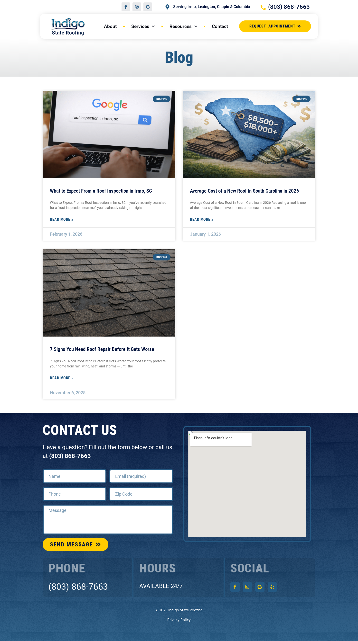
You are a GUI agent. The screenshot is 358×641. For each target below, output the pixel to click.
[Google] (147, 6)
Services (140, 26)
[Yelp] (272, 587)
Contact (220, 26)
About (110, 26)
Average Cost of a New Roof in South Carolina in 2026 (244, 191)
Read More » (61, 219)
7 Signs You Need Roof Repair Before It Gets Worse (102, 349)
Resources (181, 26)
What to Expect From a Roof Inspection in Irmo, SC (101, 191)
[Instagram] (136, 6)
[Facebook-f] (126, 6)
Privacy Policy (179, 620)
